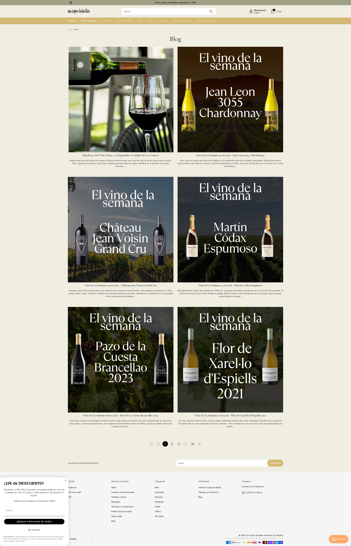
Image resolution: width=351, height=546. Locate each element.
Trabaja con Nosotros (208, 492)
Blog (113, 521)
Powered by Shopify (273, 535)
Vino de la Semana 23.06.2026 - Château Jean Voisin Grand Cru (121, 285)
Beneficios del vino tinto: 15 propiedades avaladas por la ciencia (121, 155)
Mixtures (159, 497)
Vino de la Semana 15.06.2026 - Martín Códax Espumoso (230, 285)
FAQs (113, 487)
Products (72, 487)
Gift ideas (159, 516)
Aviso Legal (116, 516)
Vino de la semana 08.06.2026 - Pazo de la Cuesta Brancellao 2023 (120, 415)
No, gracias (34, 530)
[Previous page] (151, 444)
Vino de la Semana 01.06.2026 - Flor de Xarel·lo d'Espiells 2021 (230, 415)
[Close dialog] (65, 480)
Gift (69, 497)
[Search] (211, 11)
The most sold (74, 492)
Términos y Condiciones (122, 506)
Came (157, 506)
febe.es (280, 538)
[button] (276, 11)
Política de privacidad (121, 511)
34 (192, 444)
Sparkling (159, 492)
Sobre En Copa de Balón (209, 487)
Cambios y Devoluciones (122, 492)
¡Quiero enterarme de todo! (34, 521)
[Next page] (199, 444)
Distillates (159, 502)
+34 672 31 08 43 (253, 492)
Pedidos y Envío (118, 497)
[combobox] (169, 11)
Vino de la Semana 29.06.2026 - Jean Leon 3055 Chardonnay (230, 155)
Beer (157, 487)
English (73, 539)
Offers (158, 511)
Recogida (115, 502)
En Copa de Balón (255, 535)
